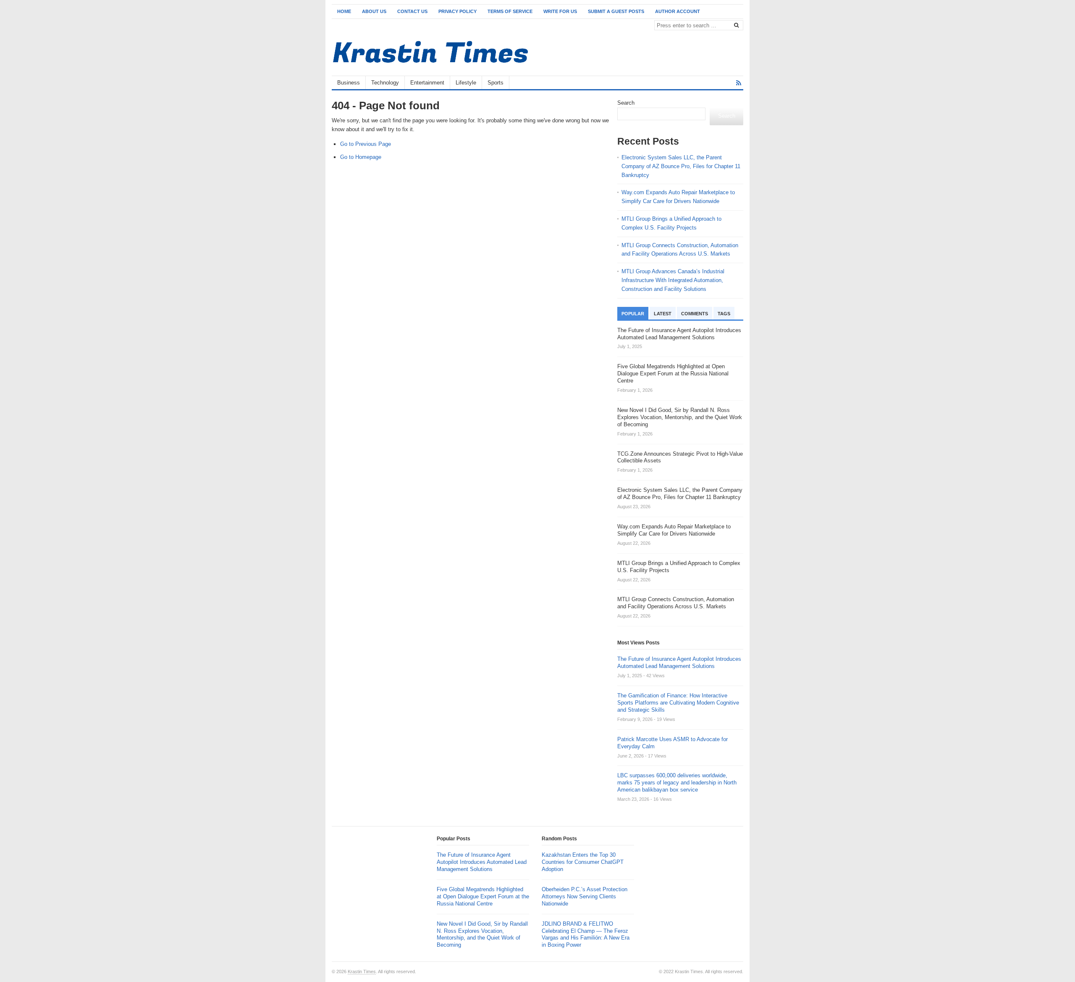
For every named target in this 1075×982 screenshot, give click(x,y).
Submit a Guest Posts (616, 11)
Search (626, 103)
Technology (385, 82)
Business (348, 82)
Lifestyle (466, 82)
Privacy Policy (457, 11)
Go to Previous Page (365, 144)
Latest (662, 313)
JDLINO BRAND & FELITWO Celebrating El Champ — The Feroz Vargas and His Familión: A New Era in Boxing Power (585, 934)
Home (344, 11)
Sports (495, 82)
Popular (632, 313)
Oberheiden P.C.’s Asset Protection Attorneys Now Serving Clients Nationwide (584, 896)
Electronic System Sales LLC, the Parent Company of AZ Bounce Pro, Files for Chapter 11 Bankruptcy (680, 166)
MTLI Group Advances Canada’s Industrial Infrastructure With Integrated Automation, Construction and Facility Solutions (672, 280)
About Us (374, 11)
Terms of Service (510, 11)
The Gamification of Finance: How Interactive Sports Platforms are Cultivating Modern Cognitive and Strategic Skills (678, 702)
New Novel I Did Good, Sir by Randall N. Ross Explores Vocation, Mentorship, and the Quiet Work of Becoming (482, 934)
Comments (694, 313)
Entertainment (427, 82)
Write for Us (560, 11)
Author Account (677, 11)
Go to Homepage (360, 157)
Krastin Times (362, 971)
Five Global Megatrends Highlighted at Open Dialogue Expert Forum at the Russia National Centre (483, 896)
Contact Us (412, 11)
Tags (724, 313)
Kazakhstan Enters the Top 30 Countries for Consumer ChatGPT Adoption (583, 862)
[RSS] (738, 83)
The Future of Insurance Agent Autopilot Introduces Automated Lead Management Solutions (679, 662)
